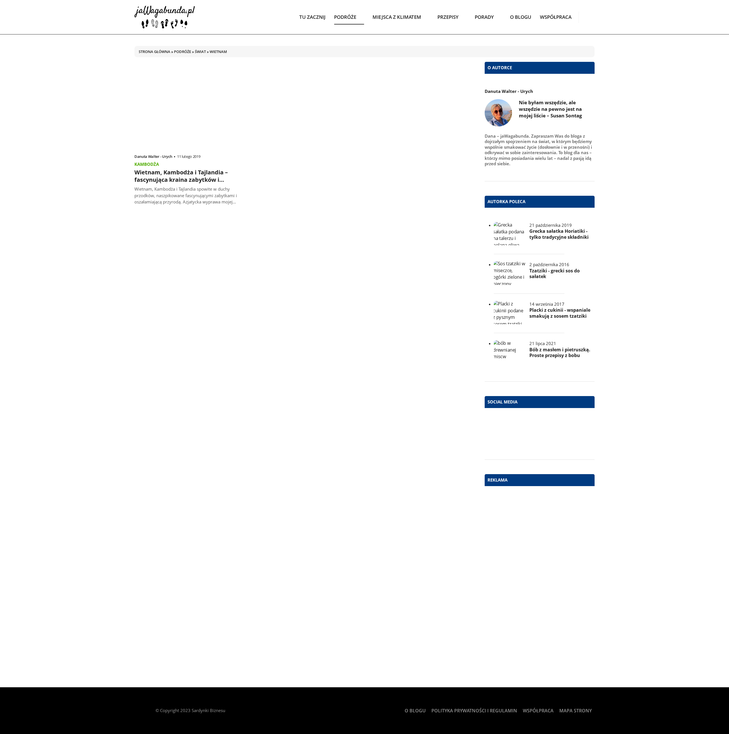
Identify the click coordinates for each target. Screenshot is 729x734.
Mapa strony (575, 711)
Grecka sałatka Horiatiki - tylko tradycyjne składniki (559, 234)
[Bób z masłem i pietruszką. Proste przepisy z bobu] (509, 352)
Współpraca (556, 17)
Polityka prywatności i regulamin (474, 711)
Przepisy (447, 17)
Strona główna (154, 51)
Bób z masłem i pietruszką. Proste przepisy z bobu (559, 353)
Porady (484, 17)
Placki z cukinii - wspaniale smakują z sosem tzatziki (559, 313)
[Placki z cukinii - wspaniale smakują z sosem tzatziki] (509, 313)
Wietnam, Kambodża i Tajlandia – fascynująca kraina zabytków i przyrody (181, 179)
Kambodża (146, 164)
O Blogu (520, 17)
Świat (200, 51)
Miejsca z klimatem (396, 17)
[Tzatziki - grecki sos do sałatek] (509, 273)
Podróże (345, 17)
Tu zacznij (312, 17)
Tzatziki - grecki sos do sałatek (554, 274)
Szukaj (590, 17)
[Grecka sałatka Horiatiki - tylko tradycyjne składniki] (509, 234)
